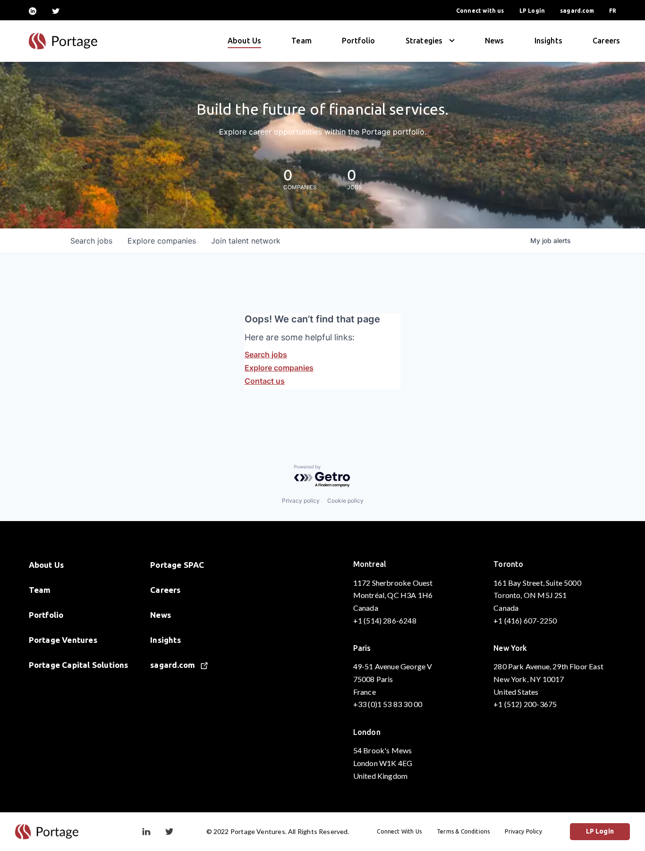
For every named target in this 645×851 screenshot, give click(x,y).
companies (161, 240)
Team (301, 40)
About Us (244, 40)
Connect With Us (399, 831)
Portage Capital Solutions (78, 664)
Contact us (265, 381)
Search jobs (266, 354)
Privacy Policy (523, 831)
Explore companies (279, 367)
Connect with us (480, 11)
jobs (91, 240)
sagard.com (577, 11)
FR (612, 11)
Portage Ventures (63, 639)
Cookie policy (345, 500)
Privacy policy (301, 500)
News (494, 40)
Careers (606, 40)
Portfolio (358, 40)
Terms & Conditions (463, 831)
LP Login (532, 11)
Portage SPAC (177, 564)
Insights (548, 40)
